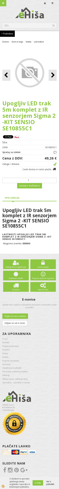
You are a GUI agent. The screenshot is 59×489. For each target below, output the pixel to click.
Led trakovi (39, 41)
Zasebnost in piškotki (11, 368)
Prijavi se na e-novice (15, 316)
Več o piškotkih (50, 483)
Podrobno (7, 33)
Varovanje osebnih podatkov (15, 371)
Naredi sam (43, 289)
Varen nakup (43, 267)
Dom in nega (17, 41)
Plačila (5, 353)
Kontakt (5, 342)
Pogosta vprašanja (10, 360)
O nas (5, 339)
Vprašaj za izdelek (11, 152)
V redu (38, 482)
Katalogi (6, 375)
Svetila (28, 41)
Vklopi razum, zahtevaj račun (15, 379)
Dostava (16, 289)
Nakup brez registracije (16, 267)
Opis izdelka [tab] (12, 197)
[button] (53, 75)
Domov (5, 41)
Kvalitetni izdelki (16, 278)
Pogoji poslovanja (10, 346)
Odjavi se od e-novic (14, 322)
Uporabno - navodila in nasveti (16, 382)
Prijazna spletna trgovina (43, 278)
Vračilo (5, 357)
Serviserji (6, 364)
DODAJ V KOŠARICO (29, 185)
